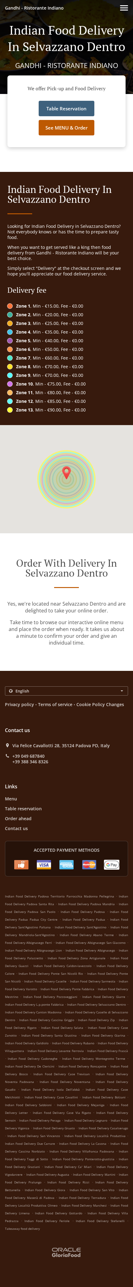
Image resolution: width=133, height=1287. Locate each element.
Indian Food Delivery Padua (83, 919)
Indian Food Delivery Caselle (45, 981)
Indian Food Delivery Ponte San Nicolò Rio (51, 973)
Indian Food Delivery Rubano (73, 1043)
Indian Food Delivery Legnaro (85, 1120)
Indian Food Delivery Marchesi (84, 1205)
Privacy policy (19, 704)
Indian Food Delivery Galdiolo (27, 1043)
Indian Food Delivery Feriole (47, 1221)
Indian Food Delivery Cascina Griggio (46, 1020)
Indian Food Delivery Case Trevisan (61, 1074)
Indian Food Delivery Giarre (103, 997)
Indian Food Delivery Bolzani (104, 1097)
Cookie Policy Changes (100, 704)
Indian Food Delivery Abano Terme (87, 935)
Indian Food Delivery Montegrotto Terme (93, 1058)
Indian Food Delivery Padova (83, 912)
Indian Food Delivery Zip (96, 1020)
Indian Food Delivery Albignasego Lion (33, 950)
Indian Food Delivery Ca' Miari (68, 1167)
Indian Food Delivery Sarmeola (92, 981)
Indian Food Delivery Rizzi (68, 1182)
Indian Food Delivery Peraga (40, 1120)
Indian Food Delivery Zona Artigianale (77, 958)
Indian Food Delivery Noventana (65, 1082)
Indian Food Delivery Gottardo (58, 1213)
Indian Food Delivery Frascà (107, 1051)
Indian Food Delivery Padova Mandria (86, 904)
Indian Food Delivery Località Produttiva (95, 1136)
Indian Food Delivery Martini (94, 1174)
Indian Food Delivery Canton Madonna (33, 1012)
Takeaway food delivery (22, 1228)
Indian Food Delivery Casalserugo (103, 1128)
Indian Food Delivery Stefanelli (100, 1221)
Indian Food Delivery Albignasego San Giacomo (91, 942)
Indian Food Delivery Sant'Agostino (81, 927)
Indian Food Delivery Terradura (82, 1197)
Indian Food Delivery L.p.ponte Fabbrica (34, 1004)
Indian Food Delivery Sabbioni (28, 1105)
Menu (11, 799)
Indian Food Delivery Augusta (48, 1174)
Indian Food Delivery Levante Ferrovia (56, 1051)
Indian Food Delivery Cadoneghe (33, 1058)
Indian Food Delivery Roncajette (82, 1066)
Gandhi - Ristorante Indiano (34, 8)
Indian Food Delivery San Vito (92, 1190)
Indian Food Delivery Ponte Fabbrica (67, 989)
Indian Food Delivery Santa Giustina (49, 1035)
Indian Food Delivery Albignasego (90, 950)
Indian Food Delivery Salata (62, 1027)
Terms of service (55, 704)
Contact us (16, 828)
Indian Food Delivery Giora (45, 1190)
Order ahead (18, 818)
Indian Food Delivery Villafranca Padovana (81, 1151)
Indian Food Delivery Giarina (103, 1035)
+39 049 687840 (28, 756)
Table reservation (23, 809)
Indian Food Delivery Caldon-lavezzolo (62, 966)
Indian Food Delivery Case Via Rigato (62, 1112)
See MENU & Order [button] (66, 128)
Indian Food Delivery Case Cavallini (51, 1097)
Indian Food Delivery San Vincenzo (33, 1136)
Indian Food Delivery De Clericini (29, 1066)
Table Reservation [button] (66, 108)
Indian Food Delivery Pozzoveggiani (50, 997)
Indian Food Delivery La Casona (82, 1143)
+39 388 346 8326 (30, 762)
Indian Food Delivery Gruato (54, 1128)
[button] (124, 8)
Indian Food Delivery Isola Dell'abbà (50, 1089)
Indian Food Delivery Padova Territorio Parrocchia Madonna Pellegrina (59, 896)
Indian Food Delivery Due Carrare (30, 1143)
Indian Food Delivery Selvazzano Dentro (96, 1004)
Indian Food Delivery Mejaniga (81, 1105)
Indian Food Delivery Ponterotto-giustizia (83, 1159)
